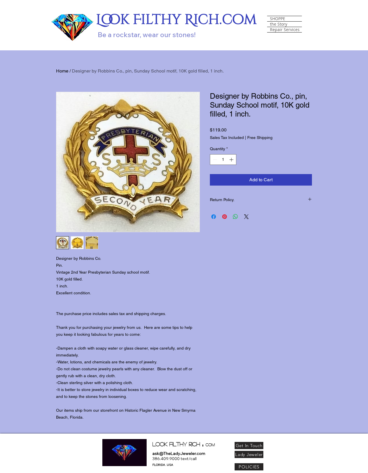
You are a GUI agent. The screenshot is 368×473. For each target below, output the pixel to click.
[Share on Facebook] (213, 216)
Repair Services (285, 29)
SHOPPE (277, 18)
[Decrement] (214, 160)
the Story (278, 24)
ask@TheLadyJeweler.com (178, 453)
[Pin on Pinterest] (224, 216)
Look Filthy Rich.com (176, 19)
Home (62, 71)
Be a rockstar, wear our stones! (146, 34)
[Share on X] (246, 216)
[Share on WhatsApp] (235, 216)
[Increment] (231, 160)
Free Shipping (260, 137)
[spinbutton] (223, 160)
